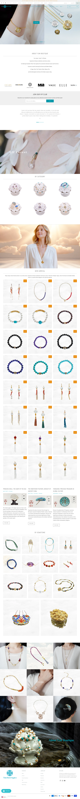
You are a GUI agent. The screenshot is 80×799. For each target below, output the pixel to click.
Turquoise (49, 545)
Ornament (42, 789)
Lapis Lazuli (12, 564)
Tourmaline (15, 586)
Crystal (40, 586)
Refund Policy (24, 784)
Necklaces (15, 3)
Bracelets (24, 3)
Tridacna (68, 545)
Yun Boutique (8, 796)
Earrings (19, 3)
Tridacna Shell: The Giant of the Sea (14, 489)
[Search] (77, 6)
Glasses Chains (37, 3)
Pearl (30, 545)
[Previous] (4, 85)
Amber (65, 586)
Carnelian (49, 564)
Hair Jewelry (30, 3)
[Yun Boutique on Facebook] (1, 3)
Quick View (15, 296)
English (65, 3)
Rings (42, 3)
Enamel (21, 618)
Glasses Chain (43, 791)
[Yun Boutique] (6, 6)
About (23, 773)
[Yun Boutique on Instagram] (3, 3)
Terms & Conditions (25, 777)
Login (74, 3)
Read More (6, 522)
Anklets (45, 3)
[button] (21, 6)
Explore (65, 153)
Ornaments (50, 3)
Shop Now (36, 22)
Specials (43, 22)
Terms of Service (24, 782)
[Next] (76, 85)
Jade (12, 545)
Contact (23, 775)
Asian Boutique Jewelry (40, 208)
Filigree (59, 618)
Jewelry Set (9, 3)
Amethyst (30, 564)
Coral (68, 564)
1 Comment (40, 493)
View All (15, 192)
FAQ (22, 780)
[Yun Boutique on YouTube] (5, 3)
